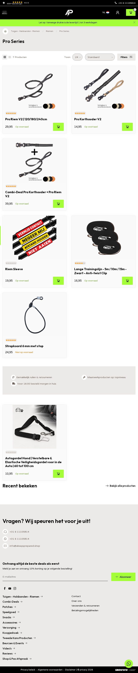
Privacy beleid (28, 669)
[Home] (6, 31)
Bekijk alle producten (122, 485)
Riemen (49, 31)
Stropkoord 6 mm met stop (24, 346)
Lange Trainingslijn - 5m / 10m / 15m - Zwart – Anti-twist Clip (100, 271)
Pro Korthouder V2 (87, 119)
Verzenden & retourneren (85, 605)
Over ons (77, 601)
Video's (7, 648)
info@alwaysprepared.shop (25, 545)
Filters (124, 57)
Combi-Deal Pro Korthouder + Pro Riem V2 (33, 194)
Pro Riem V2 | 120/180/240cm (26, 119)
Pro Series (64, 31)
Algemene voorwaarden (50, 669)
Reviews (7, 653)
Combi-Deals (11, 601)
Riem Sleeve (14, 269)
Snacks (7, 617)
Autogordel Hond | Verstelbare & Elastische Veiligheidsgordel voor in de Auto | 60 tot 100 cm (33, 462)
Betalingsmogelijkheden (85, 610)
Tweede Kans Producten (17, 638)
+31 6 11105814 (126, 3)
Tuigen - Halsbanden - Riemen (25, 31)
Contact (76, 596)
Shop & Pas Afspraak (15, 658)
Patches (7, 606)
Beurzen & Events (13, 643)
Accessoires (10, 622)
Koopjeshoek (11, 632)
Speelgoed (9, 612)
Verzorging (9, 627)
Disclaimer (70, 669)
